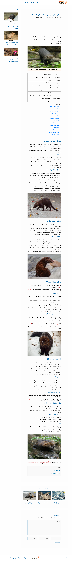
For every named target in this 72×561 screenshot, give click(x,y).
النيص (30, 285)
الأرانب (59, 287)
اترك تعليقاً (59, 17)
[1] (56, 152)
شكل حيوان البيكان (54, 111)
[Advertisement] (44, 27)
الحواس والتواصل (55, 115)
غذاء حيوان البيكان (54, 118)
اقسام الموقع (40, 2)
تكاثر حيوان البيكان (54, 125)
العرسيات (54, 17)
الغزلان (29, 289)
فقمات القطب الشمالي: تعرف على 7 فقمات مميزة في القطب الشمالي (59, 503)
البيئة (58, 108)
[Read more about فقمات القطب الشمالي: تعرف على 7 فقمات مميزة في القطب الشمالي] (58, 495)
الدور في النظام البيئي (54, 129)
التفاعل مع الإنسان (55, 134)
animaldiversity (54, 473)
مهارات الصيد (56, 120)
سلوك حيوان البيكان (54, 113)
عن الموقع (32, 2)
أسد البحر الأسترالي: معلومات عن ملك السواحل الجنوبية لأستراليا (30, 503)
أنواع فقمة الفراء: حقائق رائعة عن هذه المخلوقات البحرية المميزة (44, 503)
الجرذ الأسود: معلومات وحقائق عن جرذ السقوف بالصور (12, 26)
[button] (36, 2)
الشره (53, 324)
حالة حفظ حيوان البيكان (53, 132)
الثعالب (34, 399)
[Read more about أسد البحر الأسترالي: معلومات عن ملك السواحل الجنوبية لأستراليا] (29, 495)
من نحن (60, 558)
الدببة (41, 323)
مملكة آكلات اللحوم (47, 17)
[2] (56, 291)
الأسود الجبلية (57, 324)
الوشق (31, 323)
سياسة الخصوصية (66, 558)
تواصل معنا (25, 2)
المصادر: (57, 136)
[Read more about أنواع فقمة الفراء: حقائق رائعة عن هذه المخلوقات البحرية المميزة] (44, 495)
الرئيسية (47, 2)
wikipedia (56, 470)
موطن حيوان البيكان (54, 106)
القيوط (38, 323)
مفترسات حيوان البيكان (54, 122)
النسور (34, 323)
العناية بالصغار (56, 127)
